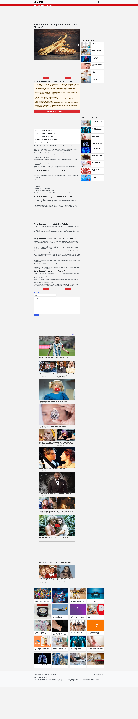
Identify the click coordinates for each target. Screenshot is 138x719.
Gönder (36, 315)
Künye (35, 674)
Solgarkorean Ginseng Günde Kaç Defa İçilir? (44, 136)
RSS (58, 674)
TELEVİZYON (59, 2)
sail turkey (45, 682)
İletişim (39, 674)
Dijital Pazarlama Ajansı (98, 674)
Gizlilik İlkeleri (53, 674)
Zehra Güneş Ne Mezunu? (46, 5)
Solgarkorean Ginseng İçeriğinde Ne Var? (43, 130)
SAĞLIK (69, 2)
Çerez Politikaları (45, 674)
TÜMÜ (73, 2)
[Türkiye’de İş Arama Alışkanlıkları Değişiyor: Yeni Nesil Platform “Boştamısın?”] (60, 595)
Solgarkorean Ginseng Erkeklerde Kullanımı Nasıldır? (46, 139)
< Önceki (46, 78)
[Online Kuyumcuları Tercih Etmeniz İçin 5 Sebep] (42, 611)
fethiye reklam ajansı (38, 682)
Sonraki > (68, 78)
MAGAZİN (52, 2)
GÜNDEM (47, 2)
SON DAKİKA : (37, 5)
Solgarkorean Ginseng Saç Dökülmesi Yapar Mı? (45, 133)
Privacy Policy (55, 316)
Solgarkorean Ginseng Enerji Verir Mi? (43, 142)
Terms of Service (63, 316)
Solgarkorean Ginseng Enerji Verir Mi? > (57, 111)
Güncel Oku (44, 677)
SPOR (64, 2)
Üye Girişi (101, 2)
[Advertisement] (69, 14)
